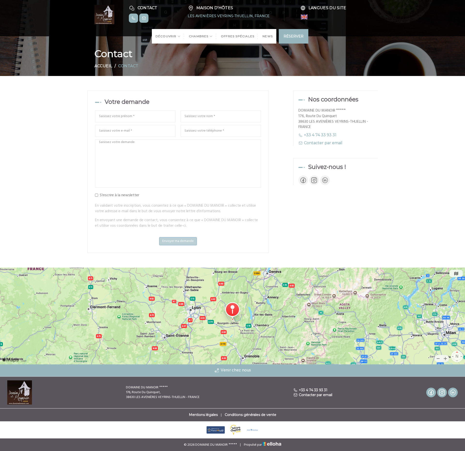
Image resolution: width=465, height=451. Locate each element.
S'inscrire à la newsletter (119, 195)
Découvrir (166, 36)
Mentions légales (203, 415)
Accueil (103, 66)
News (268, 36)
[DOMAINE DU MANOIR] (104, 14)
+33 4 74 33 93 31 (313, 390)
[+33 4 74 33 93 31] (133, 18)
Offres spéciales (237, 36)
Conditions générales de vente (250, 415)
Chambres (199, 36)
